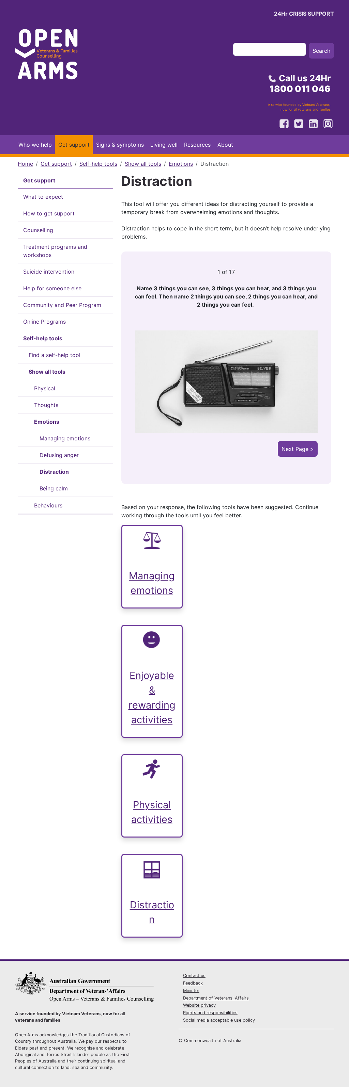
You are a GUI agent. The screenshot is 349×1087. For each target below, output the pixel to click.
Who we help (35, 144)
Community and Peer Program (62, 305)
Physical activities (151, 812)
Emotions (181, 163)
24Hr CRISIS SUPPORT (304, 13)
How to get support (49, 213)
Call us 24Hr (300, 83)
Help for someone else (52, 288)
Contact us (194, 975)
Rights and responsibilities (210, 1012)
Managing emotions (65, 438)
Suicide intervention (48, 271)
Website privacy (199, 1005)
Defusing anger (59, 455)
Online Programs (44, 321)
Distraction (54, 471)
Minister (191, 990)
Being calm (54, 488)
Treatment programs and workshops (55, 250)
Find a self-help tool (54, 355)
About (225, 144)
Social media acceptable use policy (219, 1020)
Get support (74, 144)
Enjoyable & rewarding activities (152, 697)
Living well (164, 144)
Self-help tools (98, 163)
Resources (197, 144)
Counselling (38, 230)
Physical (44, 388)
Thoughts (46, 405)
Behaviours (48, 505)
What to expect (43, 196)
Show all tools (143, 163)
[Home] (52, 56)
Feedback (193, 983)
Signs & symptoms (120, 144)
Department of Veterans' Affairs (216, 998)
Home (25, 163)
